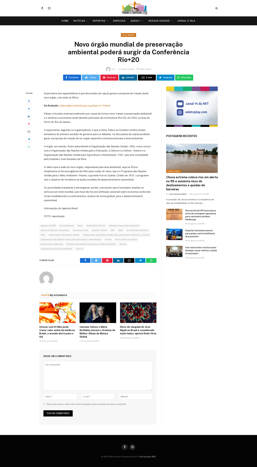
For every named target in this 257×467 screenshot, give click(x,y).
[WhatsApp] (29, 147)
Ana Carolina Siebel (178, 194)
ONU (43, 235)
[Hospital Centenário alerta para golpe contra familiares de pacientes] (174, 234)
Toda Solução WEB (147, 457)
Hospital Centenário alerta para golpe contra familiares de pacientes (200, 233)
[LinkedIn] (29, 116)
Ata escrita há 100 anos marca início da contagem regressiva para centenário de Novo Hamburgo (200, 215)
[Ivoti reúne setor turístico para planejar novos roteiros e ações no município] (174, 251)
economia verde (80, 230)
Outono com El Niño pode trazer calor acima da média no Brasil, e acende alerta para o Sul (57, 332)
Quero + (136, 21)
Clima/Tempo (173, 171)
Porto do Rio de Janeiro (126, 239)
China (80, 226)
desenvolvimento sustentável (55, 230)
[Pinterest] (29, 124)
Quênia (123, 244)
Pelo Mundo (128, 35)
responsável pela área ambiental (56, 249)
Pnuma (108, 239)
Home (65, 21)
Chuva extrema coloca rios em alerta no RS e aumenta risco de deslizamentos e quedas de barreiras (192, 183)
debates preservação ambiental (124, 226)
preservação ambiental (52, 244)
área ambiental (66, 226)
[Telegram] (29, 139)
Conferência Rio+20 (95, 226)
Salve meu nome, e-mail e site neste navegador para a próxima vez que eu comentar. (86, 404)
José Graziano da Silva (137, 230)
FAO (113, 230)
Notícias (79, 21)
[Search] (216, 8)
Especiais (119, 21)
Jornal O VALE (186, 21)
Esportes (99, 21)
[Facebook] (29, 101)
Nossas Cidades (159, 21)
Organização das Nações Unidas (64, 235)
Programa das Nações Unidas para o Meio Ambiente (91, 244)
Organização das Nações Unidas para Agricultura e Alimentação (71, 239)
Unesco (79, 249)
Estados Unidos (99, 230)
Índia (120, 230)
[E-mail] (29, 131)
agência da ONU (48, 226)
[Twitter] (29, 109)
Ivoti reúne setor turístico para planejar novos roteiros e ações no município (201, 250)
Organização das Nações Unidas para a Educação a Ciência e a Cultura (116, 235)
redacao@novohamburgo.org (75, 105)
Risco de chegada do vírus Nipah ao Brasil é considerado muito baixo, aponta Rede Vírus (138, 330)
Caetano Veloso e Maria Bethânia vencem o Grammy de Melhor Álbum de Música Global (97, 332)
